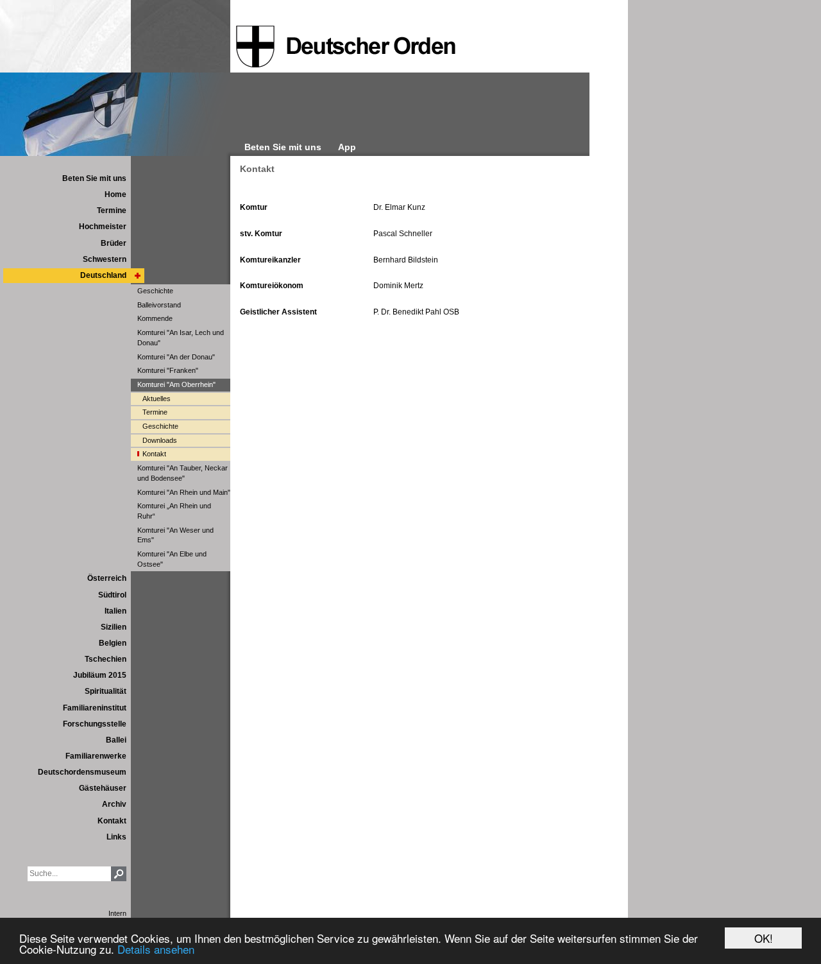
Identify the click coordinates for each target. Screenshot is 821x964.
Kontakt (257, 169)
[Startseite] (345, 47)
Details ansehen (155, 949)
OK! (763, 938)
